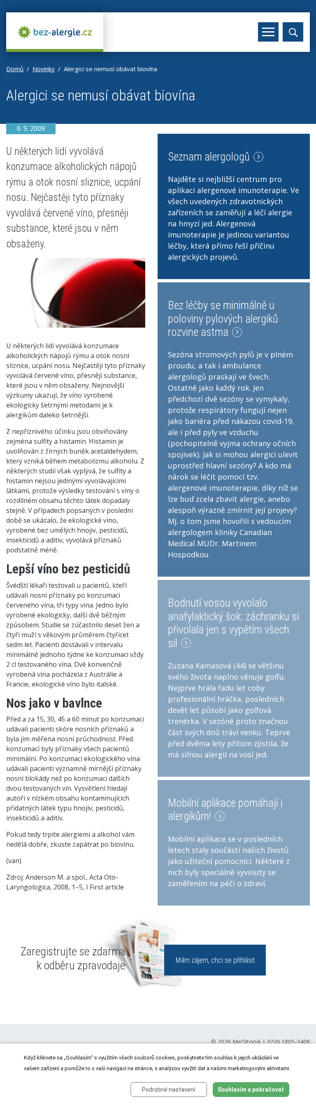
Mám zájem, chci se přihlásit (215, 960)
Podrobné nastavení (168, 1089)
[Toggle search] (293, 32)
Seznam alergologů (210, 156)
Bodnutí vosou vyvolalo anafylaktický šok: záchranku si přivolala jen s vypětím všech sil (233, 623)
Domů (14, 69)
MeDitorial (246, 1041)
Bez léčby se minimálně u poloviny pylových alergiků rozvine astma (223, 319)
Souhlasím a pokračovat (251, 1089)
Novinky (44, 69)
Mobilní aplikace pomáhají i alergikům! (225, 809)
